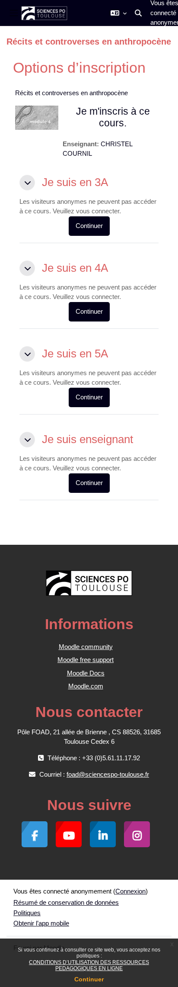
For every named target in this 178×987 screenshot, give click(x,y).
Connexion (130, 891)
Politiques (27, 912)
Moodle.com (85, 686)
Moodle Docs (86, 673)
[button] (118, 13)
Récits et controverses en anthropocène (71, 92)
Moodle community (86, 646)
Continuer (89, 979)
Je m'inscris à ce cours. (113, 117)
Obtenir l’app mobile (41, 923)
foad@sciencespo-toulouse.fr (108, 774)
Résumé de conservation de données (66, 902)
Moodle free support (85, 659)
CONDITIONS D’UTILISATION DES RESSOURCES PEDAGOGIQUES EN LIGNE (89, 965)
